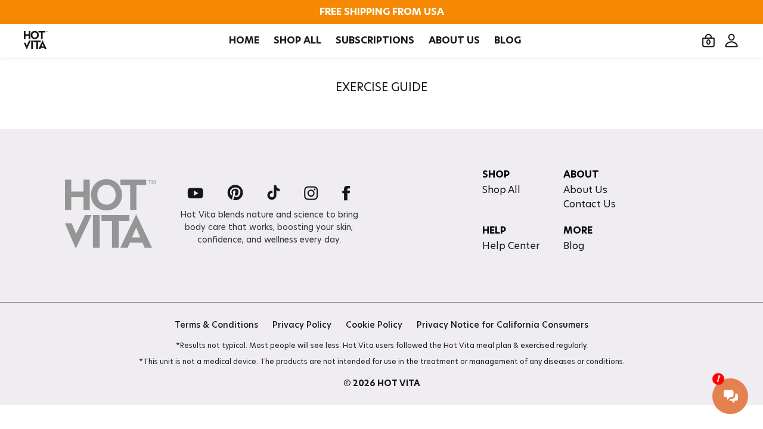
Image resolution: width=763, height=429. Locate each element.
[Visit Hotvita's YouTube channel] (195, 194)
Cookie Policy (374, 325)
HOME (244, 40)
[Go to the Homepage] (36, 40)
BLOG (507, 40)
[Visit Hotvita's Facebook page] (346, 194)
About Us (585, 190)
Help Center (510, 246)
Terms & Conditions (216, 325)
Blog (573, 246)
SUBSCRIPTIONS (375, 40)
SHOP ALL (297, 40)
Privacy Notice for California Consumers (502, 325)
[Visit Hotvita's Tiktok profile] (273, 193)
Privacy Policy (301, 325)
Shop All (501, 190)
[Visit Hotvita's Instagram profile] (311, 194)
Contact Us (589, 204)
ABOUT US (454, 40)
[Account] (731, 40)
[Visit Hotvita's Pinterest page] (235, 194)
